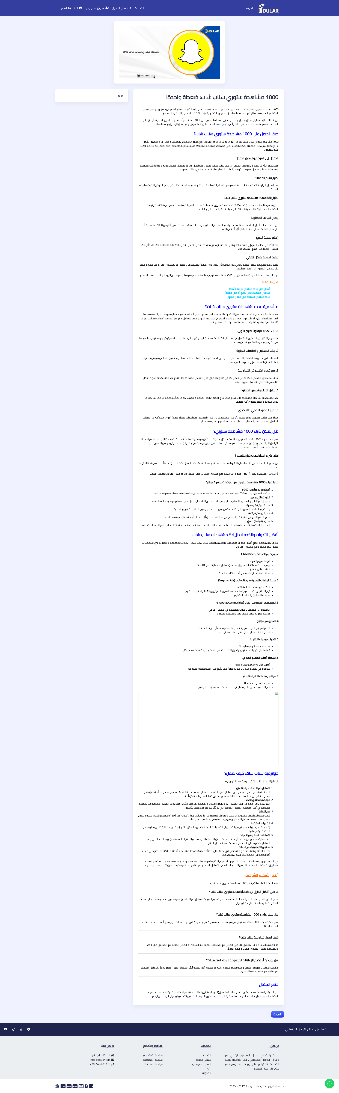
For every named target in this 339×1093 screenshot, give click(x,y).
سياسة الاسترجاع (153, 1064)
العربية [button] (250, 8)
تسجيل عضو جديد (95, 8)
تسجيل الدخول (120, 8)
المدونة (63, 8)
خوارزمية (222, 124)
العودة (277, 1014)
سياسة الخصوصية (152, 1059)
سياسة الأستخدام (153, 1055)
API (76, 8)
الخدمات (140, 8)
